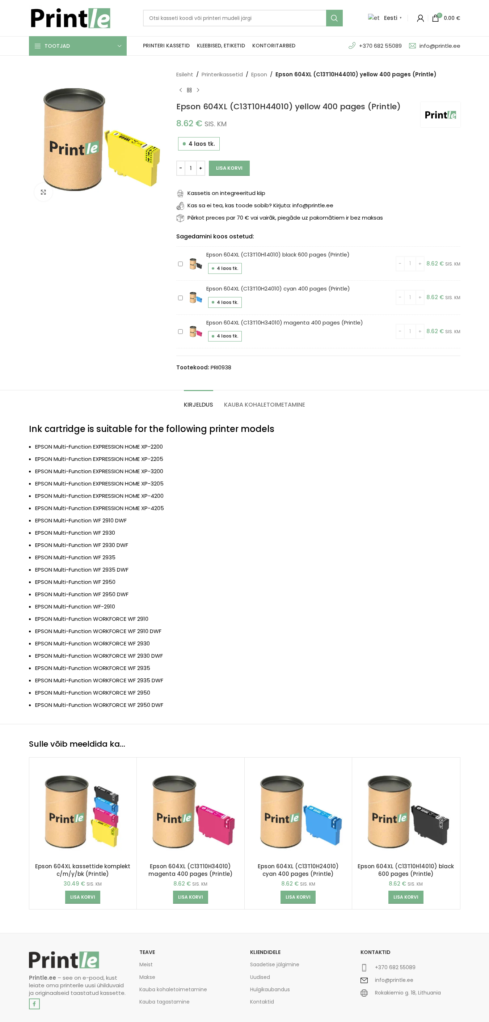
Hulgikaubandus (270, 989)
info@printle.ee (440, 46)
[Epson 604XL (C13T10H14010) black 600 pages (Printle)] (406, 811)
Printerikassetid (222, 74)
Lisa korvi (229, 168)
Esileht (184, 74)
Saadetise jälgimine (274, 964)
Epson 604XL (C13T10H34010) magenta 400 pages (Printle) (284, 322)
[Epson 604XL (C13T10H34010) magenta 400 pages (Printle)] (190, 811)
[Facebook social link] (34, 1003)
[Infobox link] (410, 970)
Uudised (260, 977)
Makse (147, 977)
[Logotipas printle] (64, 959)
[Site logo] (70, 17)
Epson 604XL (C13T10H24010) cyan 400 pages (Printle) (278, 288)
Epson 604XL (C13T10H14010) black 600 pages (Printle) (278, 254)
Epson (259, 74)
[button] (82, 897)
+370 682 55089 (380, 46)
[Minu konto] (420, 18)
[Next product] (198, 90)
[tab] (198, 401)
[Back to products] (189, 90)
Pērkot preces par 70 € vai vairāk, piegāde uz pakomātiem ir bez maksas (285, 217)
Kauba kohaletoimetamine (173, 989)
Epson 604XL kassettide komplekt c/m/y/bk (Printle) (82, 870)
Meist (146, 964)
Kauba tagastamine (164, 1001)
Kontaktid (262, 1001)
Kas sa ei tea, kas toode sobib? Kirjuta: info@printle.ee (260, 205)
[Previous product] (180, 90)
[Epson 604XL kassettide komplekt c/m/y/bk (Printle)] (83, 811)
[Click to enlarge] (43, 192)
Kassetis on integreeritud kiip (226, 193)
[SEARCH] (334, 18)
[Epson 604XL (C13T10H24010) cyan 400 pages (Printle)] (298, 811)
